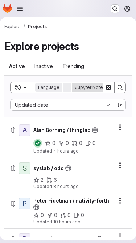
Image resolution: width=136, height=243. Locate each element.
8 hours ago (66, 186)
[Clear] (108, 87)
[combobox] (62, 105)
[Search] (120, 87)
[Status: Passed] (37, 143)
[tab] (17, 66)
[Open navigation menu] (20, 9)
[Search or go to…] (115, 8)
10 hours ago (67, 221)
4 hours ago (66, 151)
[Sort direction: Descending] (120, 105)
